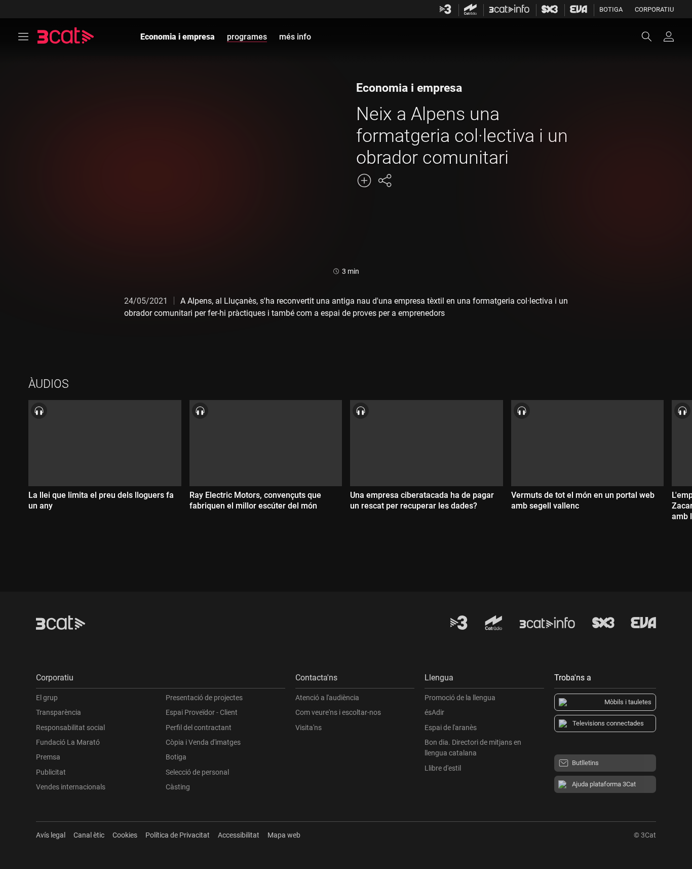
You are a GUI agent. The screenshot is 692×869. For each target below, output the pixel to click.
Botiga (611, 9)
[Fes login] (669, 36)
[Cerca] (651, 36)
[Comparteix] (384, 180)
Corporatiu (654, 9)
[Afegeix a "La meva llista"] (364, 180)
